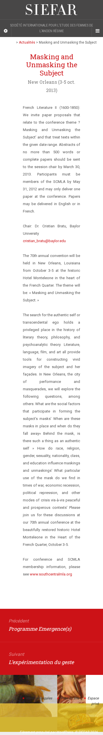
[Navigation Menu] (97, 31)
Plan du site (70, 698)
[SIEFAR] (51, 9)
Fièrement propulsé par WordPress (46, 732)
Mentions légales (39, 698)
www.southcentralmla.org (51, 574)
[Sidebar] (5, 31)
